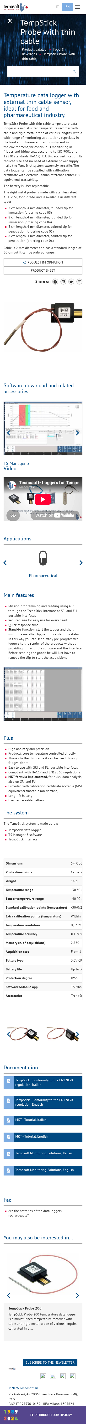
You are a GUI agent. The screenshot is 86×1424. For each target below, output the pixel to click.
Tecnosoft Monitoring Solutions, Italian (43, 1153)
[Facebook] (55, 282)
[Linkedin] (63, 282)
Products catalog (34, 49)
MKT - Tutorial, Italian (31, 1120)
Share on (42, 281)
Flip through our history (51, 1415)
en (67, 7)
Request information (45, 262)
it (57, 7)
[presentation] (9, 433)
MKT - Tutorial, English (31, 1136)
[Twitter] (71, 282)
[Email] (79, 282)
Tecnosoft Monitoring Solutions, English (44, 1170)
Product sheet (43, 270)
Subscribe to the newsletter (50, 1362)
